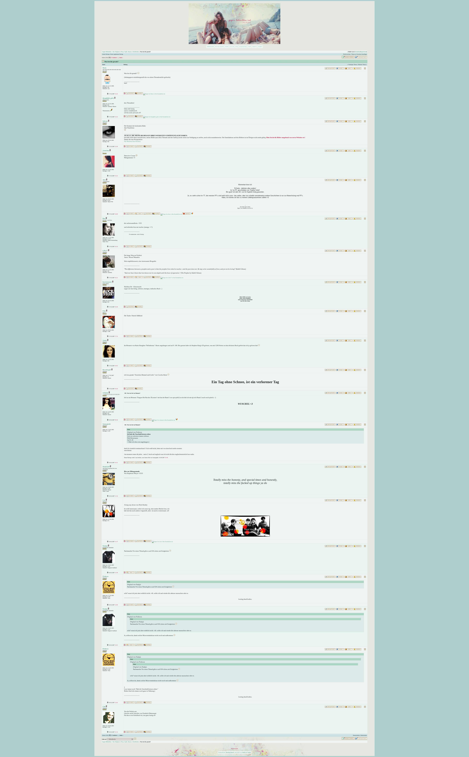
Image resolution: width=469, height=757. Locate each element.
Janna (105, 340)
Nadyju (105, 546)
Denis (104, 68)
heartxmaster (107, 282)
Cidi (104, 707)
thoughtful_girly (108, 98)
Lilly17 (105, 250)
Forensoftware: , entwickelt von (234, 752)
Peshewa (105, 576)
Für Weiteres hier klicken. (132, 141)
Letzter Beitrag (105, 54)
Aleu (104, 180)
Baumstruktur (356, 735)
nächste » (115, 57)
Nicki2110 (106, 467)
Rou (104, 218)
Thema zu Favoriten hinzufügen (359, 54)
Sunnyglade (107, 424)
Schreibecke (136, 51)
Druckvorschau (346, 54)
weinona (105, 393)
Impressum (234, 748)
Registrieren (363, 51)
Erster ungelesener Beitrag (116, 54)
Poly (104, 311)
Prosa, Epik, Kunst (126, 51)
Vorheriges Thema (352, 64)
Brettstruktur (364, 735)
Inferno (105, 121)
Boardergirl (107, 370)
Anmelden (357, 51)
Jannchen (106, 150)
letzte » (121, 57)
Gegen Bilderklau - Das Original (110, 51)
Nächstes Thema (362, 64)
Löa (104, 500)
